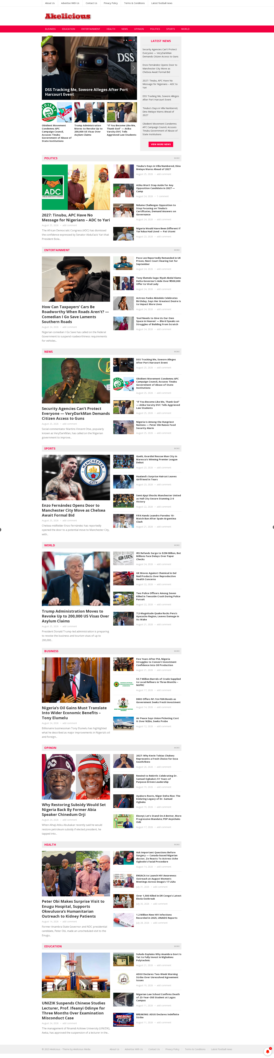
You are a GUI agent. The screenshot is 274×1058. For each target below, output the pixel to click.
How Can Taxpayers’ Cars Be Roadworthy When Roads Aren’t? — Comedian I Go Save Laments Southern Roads (75, 314)
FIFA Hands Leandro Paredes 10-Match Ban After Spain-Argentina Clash (156, 518)
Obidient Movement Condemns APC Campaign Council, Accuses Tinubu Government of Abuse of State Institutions (57, 133)
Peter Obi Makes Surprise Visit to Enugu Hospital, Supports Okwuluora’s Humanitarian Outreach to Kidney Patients (73, 909)
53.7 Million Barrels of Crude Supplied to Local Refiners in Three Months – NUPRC (158, 682)
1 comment (163, 196)
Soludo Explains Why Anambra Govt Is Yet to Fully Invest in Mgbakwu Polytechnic (158, 957)
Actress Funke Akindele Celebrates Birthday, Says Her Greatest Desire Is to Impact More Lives (158, 301)
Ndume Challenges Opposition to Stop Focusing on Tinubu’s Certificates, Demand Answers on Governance (156, 209)
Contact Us (91, 3)
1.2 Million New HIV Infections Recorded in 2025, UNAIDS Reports (156, 916)
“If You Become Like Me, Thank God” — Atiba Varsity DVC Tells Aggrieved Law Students (121, 130)
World (185, 28)
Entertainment (90, 28)
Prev (45, 68)
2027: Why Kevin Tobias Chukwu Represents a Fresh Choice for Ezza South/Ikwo (157, 758)
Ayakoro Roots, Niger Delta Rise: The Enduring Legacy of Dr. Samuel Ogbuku (158, 799)
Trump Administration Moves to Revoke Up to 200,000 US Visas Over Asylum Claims (88, 130)
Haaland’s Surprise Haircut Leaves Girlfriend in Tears (156, 478)
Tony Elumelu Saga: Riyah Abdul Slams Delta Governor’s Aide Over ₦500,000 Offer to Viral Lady (158, 281)
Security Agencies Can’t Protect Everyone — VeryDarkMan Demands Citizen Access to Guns (160, 53)
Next (134, 68)
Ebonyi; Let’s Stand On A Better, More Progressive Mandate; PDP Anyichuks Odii (158, 818)
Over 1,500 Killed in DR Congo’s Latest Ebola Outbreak (158, 897)
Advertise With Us (70, 3)
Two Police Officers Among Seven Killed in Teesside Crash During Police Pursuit (158, 596)
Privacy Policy (111, 3)
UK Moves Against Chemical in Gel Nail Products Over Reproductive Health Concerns (156, 576)
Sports (170, 28)
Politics (155, 28)
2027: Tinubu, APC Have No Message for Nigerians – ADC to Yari (160, 84)
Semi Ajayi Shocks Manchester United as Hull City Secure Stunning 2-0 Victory (158, 498)
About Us (50, 3)
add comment (69, 225)
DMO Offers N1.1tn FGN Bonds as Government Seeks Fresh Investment (158, 700)
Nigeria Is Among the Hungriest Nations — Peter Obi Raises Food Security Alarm (156, 425)
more (176, 158)
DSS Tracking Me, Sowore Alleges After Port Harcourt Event (86, 92)
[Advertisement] (174, 16)
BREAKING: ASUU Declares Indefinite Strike (157, 1016)
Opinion (139, 28)
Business (50, 28)
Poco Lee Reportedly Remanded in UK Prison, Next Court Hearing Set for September (158, 261)
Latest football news (161, 3)
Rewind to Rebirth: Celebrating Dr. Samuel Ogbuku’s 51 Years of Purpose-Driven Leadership (156, 778)
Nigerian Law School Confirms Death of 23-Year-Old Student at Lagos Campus (158, 997)
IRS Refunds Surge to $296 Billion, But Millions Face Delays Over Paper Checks (158, 556)
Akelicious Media (81, 1049)
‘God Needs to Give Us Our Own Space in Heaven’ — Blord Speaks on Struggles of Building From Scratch (157, 321)
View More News (161, 144)
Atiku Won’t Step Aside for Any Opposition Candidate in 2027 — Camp (155, 188)
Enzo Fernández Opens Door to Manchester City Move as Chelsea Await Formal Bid (160, 68)
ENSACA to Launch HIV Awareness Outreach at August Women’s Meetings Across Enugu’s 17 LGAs (156, 878)
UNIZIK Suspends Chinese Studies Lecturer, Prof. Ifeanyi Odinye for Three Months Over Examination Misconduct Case (73, 1010)
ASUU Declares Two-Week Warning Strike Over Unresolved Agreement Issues (157, 977)
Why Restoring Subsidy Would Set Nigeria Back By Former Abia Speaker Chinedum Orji (74, 809)
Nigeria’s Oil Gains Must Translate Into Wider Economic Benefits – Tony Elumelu (74, 712)
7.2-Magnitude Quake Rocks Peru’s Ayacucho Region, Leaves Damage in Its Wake (157, 616)
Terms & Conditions (134, 3)
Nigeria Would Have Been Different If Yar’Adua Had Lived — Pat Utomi (158, 230)
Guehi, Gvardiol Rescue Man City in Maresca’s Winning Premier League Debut (156, 459)
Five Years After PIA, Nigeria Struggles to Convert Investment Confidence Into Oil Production (156, 662)
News (124, 28)
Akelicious (55, 1049)
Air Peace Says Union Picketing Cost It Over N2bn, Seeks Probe (157, 720)
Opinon (50, 748)
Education (68, 28)
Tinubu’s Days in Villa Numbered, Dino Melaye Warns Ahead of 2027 (160, 111)
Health (111, 28)
